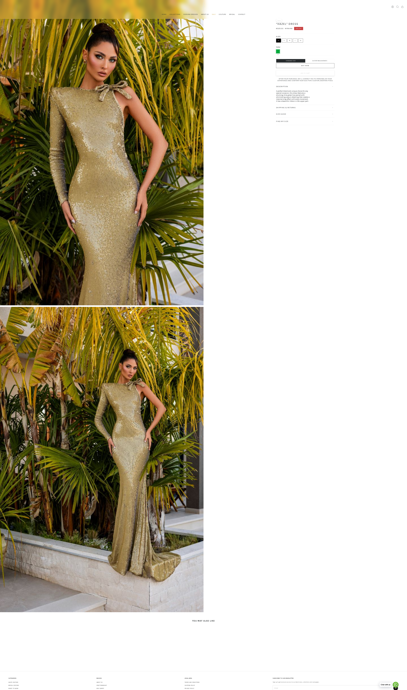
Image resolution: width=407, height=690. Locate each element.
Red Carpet (100, 688)
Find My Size (282, 121)
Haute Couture (13, 682)
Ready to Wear (13, 688)
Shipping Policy (190, 685)
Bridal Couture (13, 685)
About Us (100, 682)
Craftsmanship (102, 685)
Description (282, 86)
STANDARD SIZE (290, 60)
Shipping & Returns (286, 108)
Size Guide (281, 114)
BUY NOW (305, 65)
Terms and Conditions (192, 682)
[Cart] (402, 7)
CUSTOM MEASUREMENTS (319, 60)
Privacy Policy (189, 688)
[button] (222, 14)
